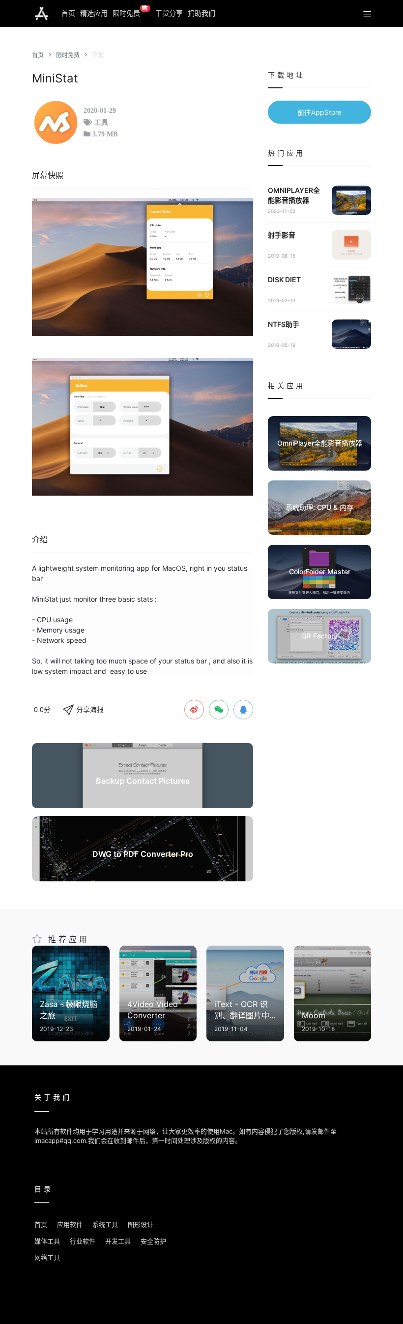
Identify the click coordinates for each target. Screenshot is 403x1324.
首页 (68, 13)
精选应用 (94, 13)
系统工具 (105, 1224)
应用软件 (70, 1224)
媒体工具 (47, 1241)
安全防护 (153, 1241)
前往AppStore (319, 112)
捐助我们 (201, 13)
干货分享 (169, 13)
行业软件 (82, 1241)
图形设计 (140, 1224)
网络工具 (47, 1257)
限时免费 (130, 11)
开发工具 (118, 1241)
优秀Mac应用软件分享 (41, 14)
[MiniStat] (142, 267)
